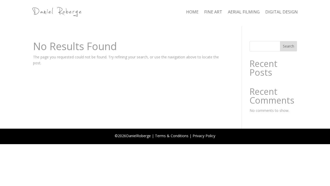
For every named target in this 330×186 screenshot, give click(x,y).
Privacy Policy (204, 135)
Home (192, 12)
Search (288, 46)
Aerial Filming (244, 12)
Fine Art (213, 12)
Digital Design (281, 12)
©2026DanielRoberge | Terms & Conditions (151, 135)
